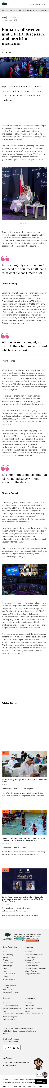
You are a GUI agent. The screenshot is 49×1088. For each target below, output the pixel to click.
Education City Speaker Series (33, 1009)
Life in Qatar (29, 1005)
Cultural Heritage (23, 908)
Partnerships (7, 965)
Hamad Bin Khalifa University (31, 303)
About (5, 952)
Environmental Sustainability (13, 1014)
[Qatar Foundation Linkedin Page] (14, 1047)
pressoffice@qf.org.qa (11, 992)
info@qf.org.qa (13, 1039)
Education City (8, 954)
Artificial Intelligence (10, 1016)
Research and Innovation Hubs (12, 1009)
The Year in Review (9, 974)
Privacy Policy (32, 1086)
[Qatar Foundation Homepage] (5, 4)
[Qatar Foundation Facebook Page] (9, 1047)
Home (4, 10)
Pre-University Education (34, 954)
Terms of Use (6, 1086)
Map (4, 971)
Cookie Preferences (19, 1086)
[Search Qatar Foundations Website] (45, 4)
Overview (28, 952)
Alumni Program (31, 971)
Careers (5, 968)
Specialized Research (10, 1005)
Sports (16, 847)
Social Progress (28, 789)
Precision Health (9, 1019)
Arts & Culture (8, 908)
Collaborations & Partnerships (14, 911)
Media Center (8, 963)
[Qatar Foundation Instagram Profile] (18, 1047)
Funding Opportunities (33, 963)
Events (5, 960)
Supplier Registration (10, 979)
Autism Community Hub (34, 1014)
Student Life (30, 960)
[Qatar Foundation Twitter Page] (5, 1047)
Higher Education (31, 957)
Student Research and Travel (35, 968)
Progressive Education (33, 974)
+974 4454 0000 (12, 1042)
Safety (41, 1086)
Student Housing (31, 965)
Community (6, 789)
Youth (16, 789)
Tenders (6, 976)
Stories (12, 10)
